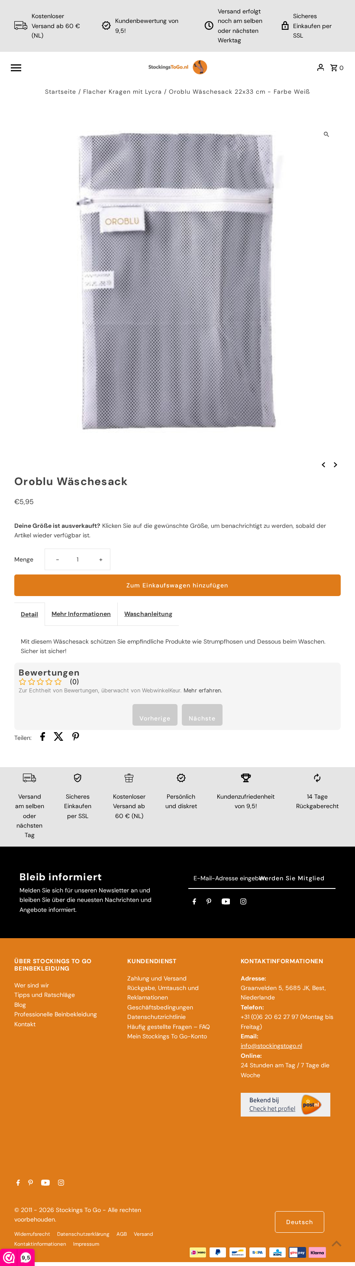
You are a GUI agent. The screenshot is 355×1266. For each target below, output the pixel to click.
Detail (29, 614)
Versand (143, 1234)
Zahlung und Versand (157, 978)
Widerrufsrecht (32, 1234)
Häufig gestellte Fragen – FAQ (168, 1027)
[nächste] (335, 464)
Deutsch (299, 1222)
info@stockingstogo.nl (271, 1046)
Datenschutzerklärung (83, 1234)
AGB (121, 1234)
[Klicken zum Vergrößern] (326, 134)
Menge (23, 559)
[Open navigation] (75, 67)
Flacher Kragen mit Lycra (122, 91)
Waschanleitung (148, 614)
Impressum (86, 1244)
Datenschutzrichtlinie (156, 1017)
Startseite (60, 91)
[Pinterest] (209, 903)
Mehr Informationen (81, 614)
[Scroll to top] (336, 1243)
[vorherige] (323, 464)
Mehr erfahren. (203, 690)
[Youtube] (226, 903)
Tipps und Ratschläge (44, 995)
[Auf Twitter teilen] (59, 737)
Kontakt (25, 1024)
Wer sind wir (31, 985)
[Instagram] (243, 903)
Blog (20, 1005)
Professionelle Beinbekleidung (55, 1014)
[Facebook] (194, 903)
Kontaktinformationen (40, 1244)
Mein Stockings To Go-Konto (167, 1036)
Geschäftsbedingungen (160, 1007)
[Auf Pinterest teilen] (75, 737)
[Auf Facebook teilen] (42, 737)
